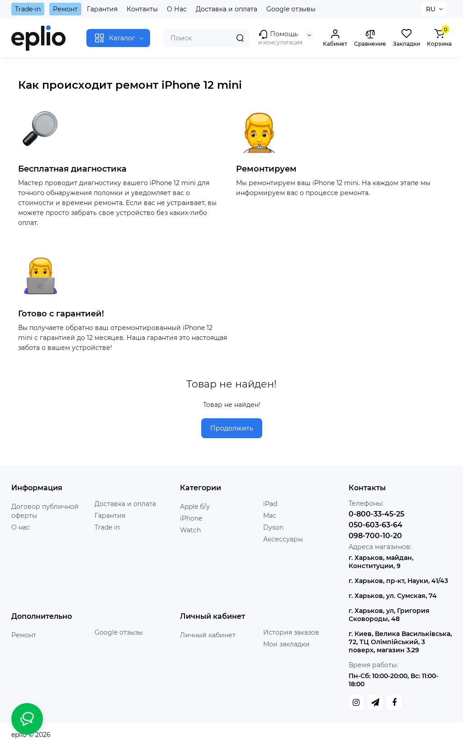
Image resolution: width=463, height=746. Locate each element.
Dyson (273, 527)
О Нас (177, 9)
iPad (270, 504)
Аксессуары (283, 539)
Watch (190, 530)
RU (430, 9)
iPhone (191, 518)
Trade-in (28, 9)
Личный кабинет (208, 635)
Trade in (107, 527)
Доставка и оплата (226, 9)
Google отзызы (118, 632)
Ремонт (65, 9)
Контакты (142, 9)
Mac (269, 516)
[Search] (240, 38)
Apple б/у (195, 506)
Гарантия (102, 9)
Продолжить (231, 428)
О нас (20, 527)
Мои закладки (286, 644)
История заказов (291, 632)
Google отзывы (291, 9)
